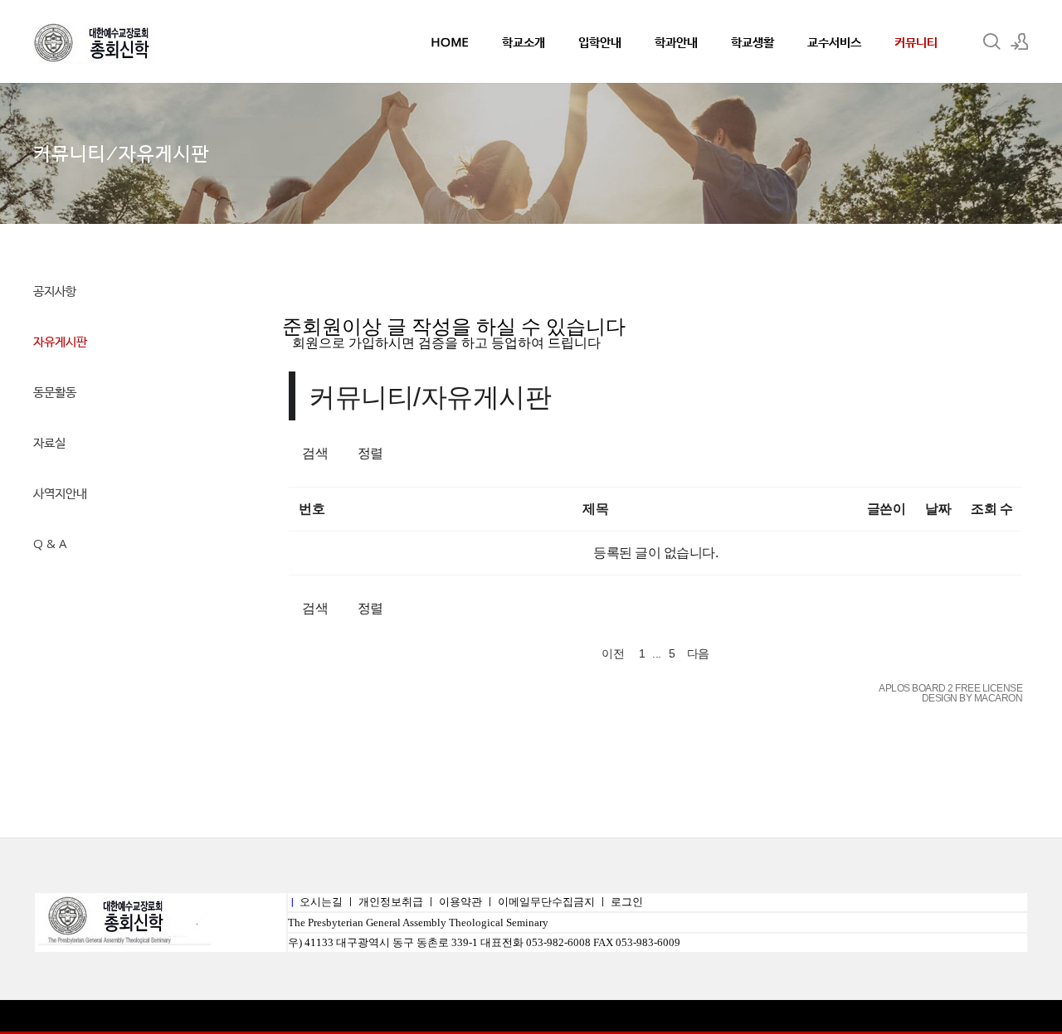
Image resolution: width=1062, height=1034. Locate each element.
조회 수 (991, 509)
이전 (613, 653)
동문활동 (54, 391)
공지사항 (54, 290)
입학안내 (599, 41)
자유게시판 (60, 341)
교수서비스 (834, 41)
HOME (450, 41)
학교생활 (752, 41)
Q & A (49, 543)
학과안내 (676, 41)
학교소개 (523, 41)
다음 (698, 653)
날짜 (938, 509)
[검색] (991, 41)
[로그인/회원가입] (1020, 41)
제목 (595, 509)
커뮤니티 (916, 41)
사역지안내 (60, 492)
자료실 (49, 442)
